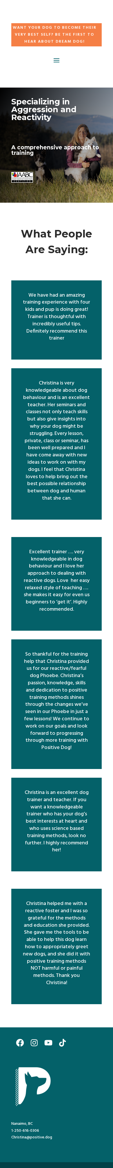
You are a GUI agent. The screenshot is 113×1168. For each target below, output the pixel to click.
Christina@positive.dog (31, 1137)
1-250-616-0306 (25, 1130)
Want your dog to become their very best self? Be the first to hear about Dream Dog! (54, 34)
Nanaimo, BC (22, 1123)
